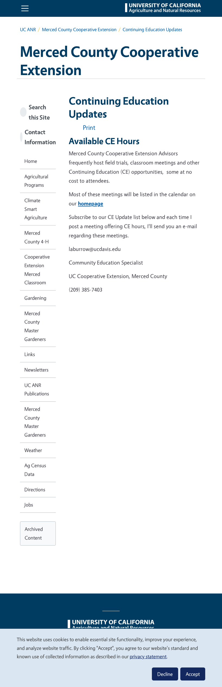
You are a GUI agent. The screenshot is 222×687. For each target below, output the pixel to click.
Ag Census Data (35, 469)
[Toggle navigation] (25, 8)
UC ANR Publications (36, 389)
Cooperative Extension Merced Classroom (37, 269)
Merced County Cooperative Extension (79, 29)
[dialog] (111, 657)
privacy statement (148, 656)
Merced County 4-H (36, 237)
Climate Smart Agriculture (35, 209)
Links (29, 354)
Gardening (35, 298)
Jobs (28, 504)
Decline (165, 674)
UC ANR (28, 29)
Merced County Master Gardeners (35, 326)
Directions (34, 489)
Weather (33, 450)
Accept (193, 674)
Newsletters (36, 369)
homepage (90, 203)
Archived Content (34, 533)
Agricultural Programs (36, 180)
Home (30, 161)
